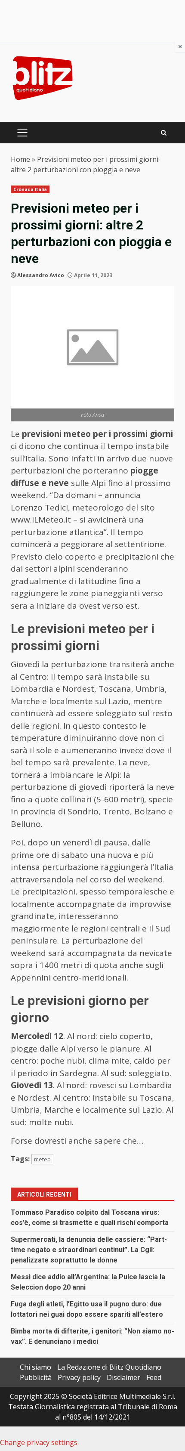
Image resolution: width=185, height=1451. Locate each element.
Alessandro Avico (40, 275)
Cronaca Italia (30, 189)
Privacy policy (79, 1377)
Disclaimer (123, 1377)
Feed (153, 1377)
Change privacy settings (38, 1442)
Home (20, 159)
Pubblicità (36, 1377)
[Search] (163, 132)
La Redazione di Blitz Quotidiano (109, 1367)
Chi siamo (35, 1367)
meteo (42, 1159)
